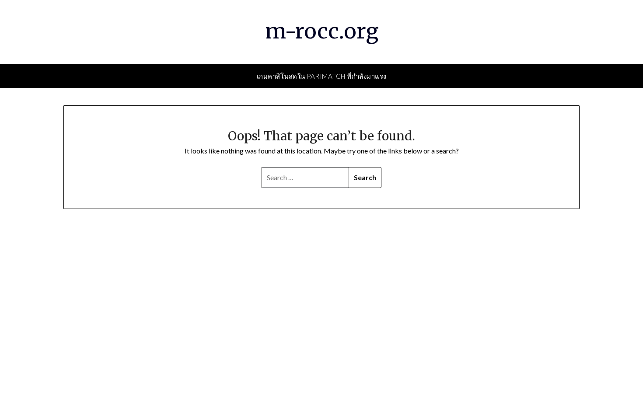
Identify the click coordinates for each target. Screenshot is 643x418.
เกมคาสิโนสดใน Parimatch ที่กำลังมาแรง (322, 76)
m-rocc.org (321, 31)
